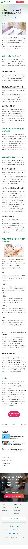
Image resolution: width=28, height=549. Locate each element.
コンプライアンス (6, 537)
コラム (8, 15)
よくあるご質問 (5, 513)
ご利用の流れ (4, 507)
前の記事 (5, 424)
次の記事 (23, 424)
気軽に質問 (16, 513)
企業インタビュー (7, 463)
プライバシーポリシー (14, 537)
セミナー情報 (17, 510)
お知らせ (16, 507)
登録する (20, 1)
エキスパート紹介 (18, 504)
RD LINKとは (5, 504)
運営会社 (22, 537)
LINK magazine (5, 510)
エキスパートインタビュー (9, 460)
